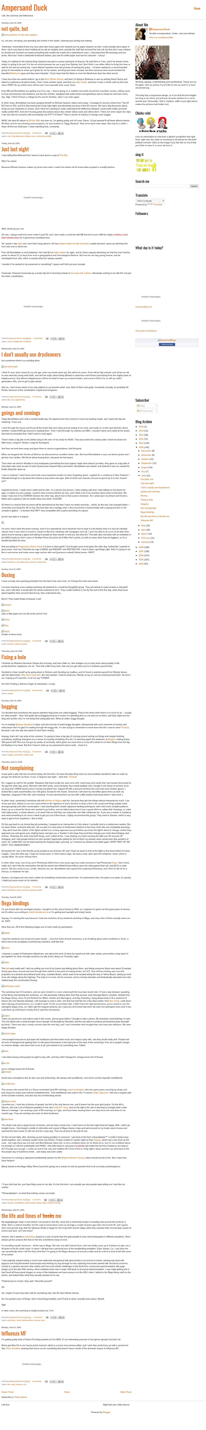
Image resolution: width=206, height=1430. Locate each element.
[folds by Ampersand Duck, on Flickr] (5, 1051)
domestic (33, 562)
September (146, 463)
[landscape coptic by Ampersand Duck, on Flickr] (11, 986)
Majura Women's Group (73, 1157)
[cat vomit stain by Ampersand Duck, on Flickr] (10, 366)
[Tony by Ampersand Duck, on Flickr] (5, 625)
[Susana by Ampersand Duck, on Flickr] (6, 605)
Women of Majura (53, 800)
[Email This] (50, 133)
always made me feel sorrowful (74, 243)
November (146, 455)
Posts (142, 406)
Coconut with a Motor (81, 273)
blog (114, 863)
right (20, 243)
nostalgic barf (17, 341)
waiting (48, 136)
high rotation (60, 252)
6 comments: (37, 133)
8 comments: (37, 752)
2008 (141, 547)
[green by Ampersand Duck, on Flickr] (6, 947)
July (143, 471)
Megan (97, 1140)
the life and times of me (31, 1215)
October (145, 459)
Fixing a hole (14, 657)
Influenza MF (14, 1333)
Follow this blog (167, 344)
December (146, 451)
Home (197, 8)
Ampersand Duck (24, 7)
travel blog (30, 1236)
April (143, 529)
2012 (141, 435)
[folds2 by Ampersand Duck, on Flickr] (6, 933)
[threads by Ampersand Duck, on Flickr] (6, 1072)
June (144, 475)
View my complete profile (161, 37)
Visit (143, 307)
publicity (30, 1320)
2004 (141, 563)
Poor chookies (13, 1348)
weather (39, 890)
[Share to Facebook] (59, 133)
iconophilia (79, 1146)
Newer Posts (8, 1392)
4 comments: (38, 338)
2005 (141, 559)
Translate (157, 204)
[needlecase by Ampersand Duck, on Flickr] (8, 1084)
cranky (18, 890)
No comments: (37, 690)
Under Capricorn (100, 1092)
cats (8, 136)
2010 (141, 443)
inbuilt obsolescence (38, 912)
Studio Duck (41, 562)
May (143, 525)
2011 (141, 439)
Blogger (106, 1412)
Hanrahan (28, 724)
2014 (141, 426)
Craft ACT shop (60, 1107)
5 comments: (37, 641)
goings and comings (21, 412)
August (145, 467)
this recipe (114, 1001)
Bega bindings (15, 903)
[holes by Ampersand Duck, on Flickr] (5, 962)
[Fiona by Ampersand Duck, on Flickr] (5, 619)
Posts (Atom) (21, 1397)
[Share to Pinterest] (62, 133)
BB (8, 1384)
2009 (141, 447)
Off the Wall (34, 120)
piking (44, 1203)
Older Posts (125, 1392)
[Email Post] (46, 133)
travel (43, 1320)
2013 (141, 430)
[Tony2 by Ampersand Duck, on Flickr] (6, 631)
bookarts (10, 644)
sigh (31, 755)
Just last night (15, 149)
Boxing (8, 575)
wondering (27, 341)
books (19, 1320)
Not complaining (17, 768)
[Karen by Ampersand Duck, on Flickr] (6, 610)
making (27, 136)
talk (7, 968)
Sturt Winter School (54, 79)
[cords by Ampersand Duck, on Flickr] (5, 1063)
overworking (40, 136)
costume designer (75, 1089)
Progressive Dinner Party (30, 546)
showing (50, 1203)
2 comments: (37, 397)
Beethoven (15, 73)
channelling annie (17, 136)
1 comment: (36, 1200)
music (33, 136)
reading (10, 693)
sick (24, 1384)
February (146, 538)
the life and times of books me (155, 516)
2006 (141, 555)
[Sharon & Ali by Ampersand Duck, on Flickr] (9, 1101)
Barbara (19, 724)
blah (8, 400)
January (145, 542)
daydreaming (20, 400)
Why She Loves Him (31, 675)
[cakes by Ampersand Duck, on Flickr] (6, 1015)
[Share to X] (56, 133)
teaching (24, 644)
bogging (9, 706)
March (144, 534)
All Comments (146, 411)
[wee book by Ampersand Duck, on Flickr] (7, 1119)
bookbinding (19, 1203)
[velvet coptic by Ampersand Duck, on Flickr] (9, 1033)
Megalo (111, 739)
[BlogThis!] (53, 133)
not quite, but (15, 28)
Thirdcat (125, 727)
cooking (27, 1203)
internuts (25, 890)
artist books (11, 1320)
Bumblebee (11, 562)
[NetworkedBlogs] (167, 340)
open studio (81, 82)
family (33, 1203)
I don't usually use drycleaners (31, 354)
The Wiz (64, 155)
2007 (141, 551)
